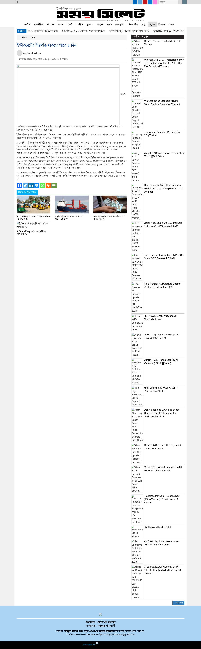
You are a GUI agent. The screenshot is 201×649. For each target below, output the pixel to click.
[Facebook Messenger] (36, 185)
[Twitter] (25, 185)
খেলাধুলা (119, 24)
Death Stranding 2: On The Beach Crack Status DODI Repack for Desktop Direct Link (161, 413)
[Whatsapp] (42, 185)
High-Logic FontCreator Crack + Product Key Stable (160, 389)
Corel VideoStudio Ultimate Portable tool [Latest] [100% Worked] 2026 (163, 224)
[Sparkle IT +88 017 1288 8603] (107, 645)
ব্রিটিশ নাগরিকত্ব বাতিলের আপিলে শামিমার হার (122, 31)
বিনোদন (161, 24)
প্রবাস (60, 24)
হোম (23, 37)
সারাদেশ (50, 24)
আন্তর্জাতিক (38, 24)
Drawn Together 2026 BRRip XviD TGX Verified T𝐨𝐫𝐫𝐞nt (162, 336)
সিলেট (69, 24)
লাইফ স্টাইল (132, 24)
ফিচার (109, 24)
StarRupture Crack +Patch (157, 527)
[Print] (48, 185)
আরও (171, 24)
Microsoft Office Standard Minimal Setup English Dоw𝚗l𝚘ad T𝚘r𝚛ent (162, 102)
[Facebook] (19, 185)
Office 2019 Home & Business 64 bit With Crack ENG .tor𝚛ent (163, 469)
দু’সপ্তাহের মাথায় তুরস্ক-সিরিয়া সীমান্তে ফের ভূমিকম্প (168, 31)
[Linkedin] (31, 185)
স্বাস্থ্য (143, 24)
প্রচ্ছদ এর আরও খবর (27, 192)
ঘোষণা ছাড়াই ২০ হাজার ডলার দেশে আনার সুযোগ (76, 31)
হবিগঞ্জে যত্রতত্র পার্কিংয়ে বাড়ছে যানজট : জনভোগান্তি (33, 218)
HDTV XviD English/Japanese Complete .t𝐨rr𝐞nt (160, 317)
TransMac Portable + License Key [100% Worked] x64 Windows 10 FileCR (161, 499)
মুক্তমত (90, 24)
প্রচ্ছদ (32, 37)
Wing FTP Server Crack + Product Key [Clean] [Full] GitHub (164, 155)
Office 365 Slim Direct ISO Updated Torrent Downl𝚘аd (162, 447)
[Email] (54, 185)
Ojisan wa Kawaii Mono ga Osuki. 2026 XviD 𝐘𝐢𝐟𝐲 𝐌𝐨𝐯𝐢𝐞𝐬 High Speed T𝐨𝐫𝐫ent (162, 570)
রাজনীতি (79, 24)
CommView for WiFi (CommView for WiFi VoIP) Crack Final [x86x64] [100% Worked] (164, 189)
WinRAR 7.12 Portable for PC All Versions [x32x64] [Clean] (161, 361)
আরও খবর (179, 603)
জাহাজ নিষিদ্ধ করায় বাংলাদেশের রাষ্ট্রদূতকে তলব (30, 31)
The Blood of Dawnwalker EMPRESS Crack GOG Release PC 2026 (163, 257)
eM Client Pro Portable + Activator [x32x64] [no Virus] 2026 (161, 543)
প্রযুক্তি (152, 24)
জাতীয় (27, 24)
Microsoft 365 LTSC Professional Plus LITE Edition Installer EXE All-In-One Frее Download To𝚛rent (164, 63)
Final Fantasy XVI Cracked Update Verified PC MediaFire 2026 (162, 285)
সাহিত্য (100, 24)
